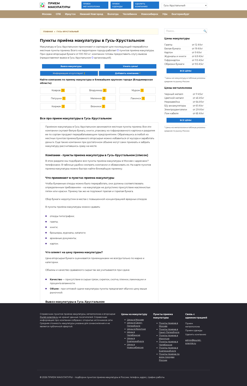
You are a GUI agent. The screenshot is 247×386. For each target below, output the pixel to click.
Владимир (95, 90)
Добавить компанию (128, 73)
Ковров (56, 90)
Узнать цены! (130, 66)
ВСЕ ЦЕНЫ (185, 71)
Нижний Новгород (91, 14)
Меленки (96, 98)
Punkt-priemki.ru (49, 317)
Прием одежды (193, 330)
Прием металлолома (192, 325)
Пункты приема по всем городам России (169, 357)
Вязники (96, 106)
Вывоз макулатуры (71, 66)
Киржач (56, 106)
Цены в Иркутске (136, 329)
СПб (58, 14)
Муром (136, 90)
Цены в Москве (135, 319)
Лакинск (136, 98)
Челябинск (130, 14)
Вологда (112, 14)
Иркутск (70, 14)
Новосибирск (149, 14)
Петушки (56, 98)
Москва (46, 14)
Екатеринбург (181, 14)
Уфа (164, 14)
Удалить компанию (195, 334)
